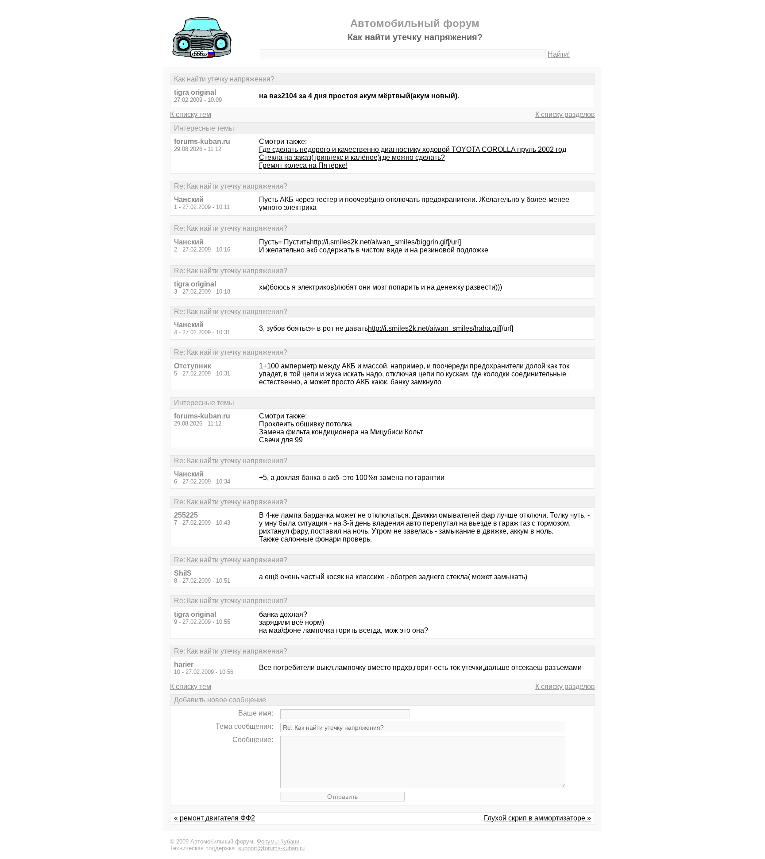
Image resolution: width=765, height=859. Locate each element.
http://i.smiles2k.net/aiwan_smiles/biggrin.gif (379, 242)
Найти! (559, 54)
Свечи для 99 (281, 440)
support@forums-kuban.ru (271, 848)
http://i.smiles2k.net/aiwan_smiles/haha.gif (434, 328)
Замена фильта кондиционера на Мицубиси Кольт (341, 432)
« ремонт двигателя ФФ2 (214, 818)
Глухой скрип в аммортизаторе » (537, 818)
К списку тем (190, 114)
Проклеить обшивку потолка (305, 424)
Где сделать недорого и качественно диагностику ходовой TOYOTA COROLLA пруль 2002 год (412, 149)
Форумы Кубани (278, 841)
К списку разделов (565, 114)
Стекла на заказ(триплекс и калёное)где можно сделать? (352, 157)
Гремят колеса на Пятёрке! (303, 165)
